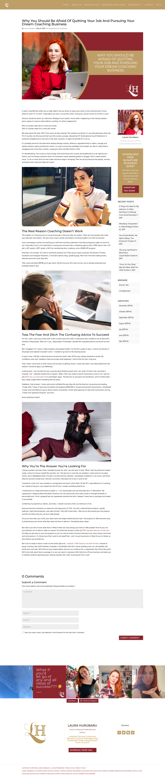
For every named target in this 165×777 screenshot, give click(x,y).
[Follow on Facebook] (119, 732)
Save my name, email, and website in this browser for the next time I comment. (55, 632)
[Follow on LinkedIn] (132, 732)
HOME (66, 5)
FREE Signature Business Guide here (95, 530)
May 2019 (122, 341)
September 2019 (125, 317)
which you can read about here (36, 377)
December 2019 (125, 306)
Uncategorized (51, 28)
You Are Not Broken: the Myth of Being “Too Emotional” (128, 238)
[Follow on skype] (128, 732)
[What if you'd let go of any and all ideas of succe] (49, 681)
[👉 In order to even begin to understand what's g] (82, 681)
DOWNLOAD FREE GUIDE (113, 5)
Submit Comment (129, 638)
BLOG (159, 5)
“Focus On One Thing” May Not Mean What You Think (128, 267)
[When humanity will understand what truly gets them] (16, 681)
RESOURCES (134, 5)
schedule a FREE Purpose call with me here (83, 543)
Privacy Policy (81, 768)
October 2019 (124, 311)
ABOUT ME (77, 5)
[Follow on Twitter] (123, 732)
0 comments (62, 28)
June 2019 (122, 335)
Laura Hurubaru (29, 28)
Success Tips (124, 285)
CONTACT (149, 5)
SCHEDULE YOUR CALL (81, 750)
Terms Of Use (70, 768)
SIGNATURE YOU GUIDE (129, 189)
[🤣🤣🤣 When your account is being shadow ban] (115, 681)
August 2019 (123, 323)
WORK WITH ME (92, 5)
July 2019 (122, 329)
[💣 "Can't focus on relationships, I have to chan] (148, 681)
